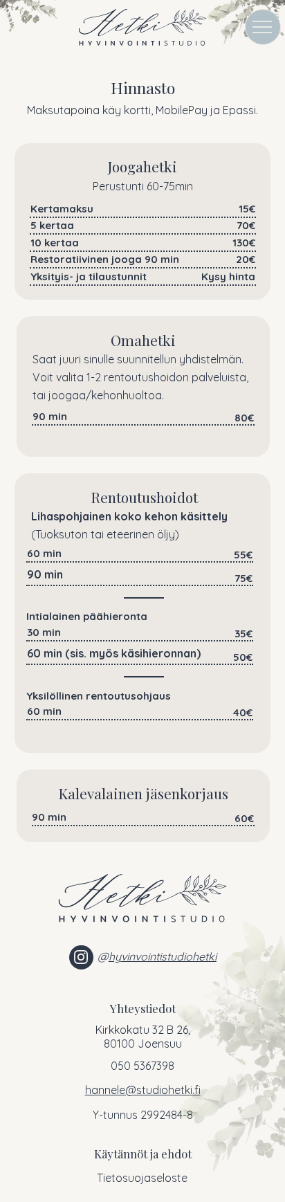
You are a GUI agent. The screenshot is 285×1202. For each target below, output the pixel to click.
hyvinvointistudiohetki (163, 956)
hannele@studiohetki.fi (143, 1090)
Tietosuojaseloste (142, 1178)
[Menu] (263, 27)
